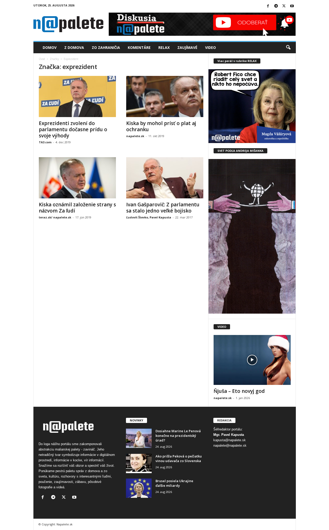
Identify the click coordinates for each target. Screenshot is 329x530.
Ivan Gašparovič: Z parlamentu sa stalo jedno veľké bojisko (162, 207)
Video (210, 47)
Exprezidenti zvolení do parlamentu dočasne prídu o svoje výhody (73, 129)
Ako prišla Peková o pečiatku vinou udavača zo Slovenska (179, 458)
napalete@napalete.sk (229, 445)
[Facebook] (268, 6)
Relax (164, 47)
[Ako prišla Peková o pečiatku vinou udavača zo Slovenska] (139, 463)
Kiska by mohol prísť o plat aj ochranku (161, 126)
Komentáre (139, 47)
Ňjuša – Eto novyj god (239, 391)
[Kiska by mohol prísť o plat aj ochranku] (164, 96)
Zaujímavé (187, 47)
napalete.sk (135, 136)
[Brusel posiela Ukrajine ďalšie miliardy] (139, 488)
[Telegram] (276, 6)
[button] (288, 47)
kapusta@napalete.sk (229, 440)
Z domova (74, 47)
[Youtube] (292, 6)
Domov (50, 47)
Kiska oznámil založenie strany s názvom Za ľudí (77, 207)
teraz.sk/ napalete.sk (55, 217)
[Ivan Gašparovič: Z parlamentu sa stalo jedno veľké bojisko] (164, 177)
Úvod (42, 59)
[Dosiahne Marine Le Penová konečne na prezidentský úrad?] (139, 438)
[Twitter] (284, 6)
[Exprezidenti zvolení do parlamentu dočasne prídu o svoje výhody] (77, 96)
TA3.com (45, 142)
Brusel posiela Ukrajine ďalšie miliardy (174, 483)
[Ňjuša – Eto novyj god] (252, 360)
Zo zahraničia (106, 47)
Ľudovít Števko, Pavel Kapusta (148, 217)
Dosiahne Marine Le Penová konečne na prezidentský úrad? (178, 436)
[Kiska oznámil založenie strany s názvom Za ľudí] (77, 177)
